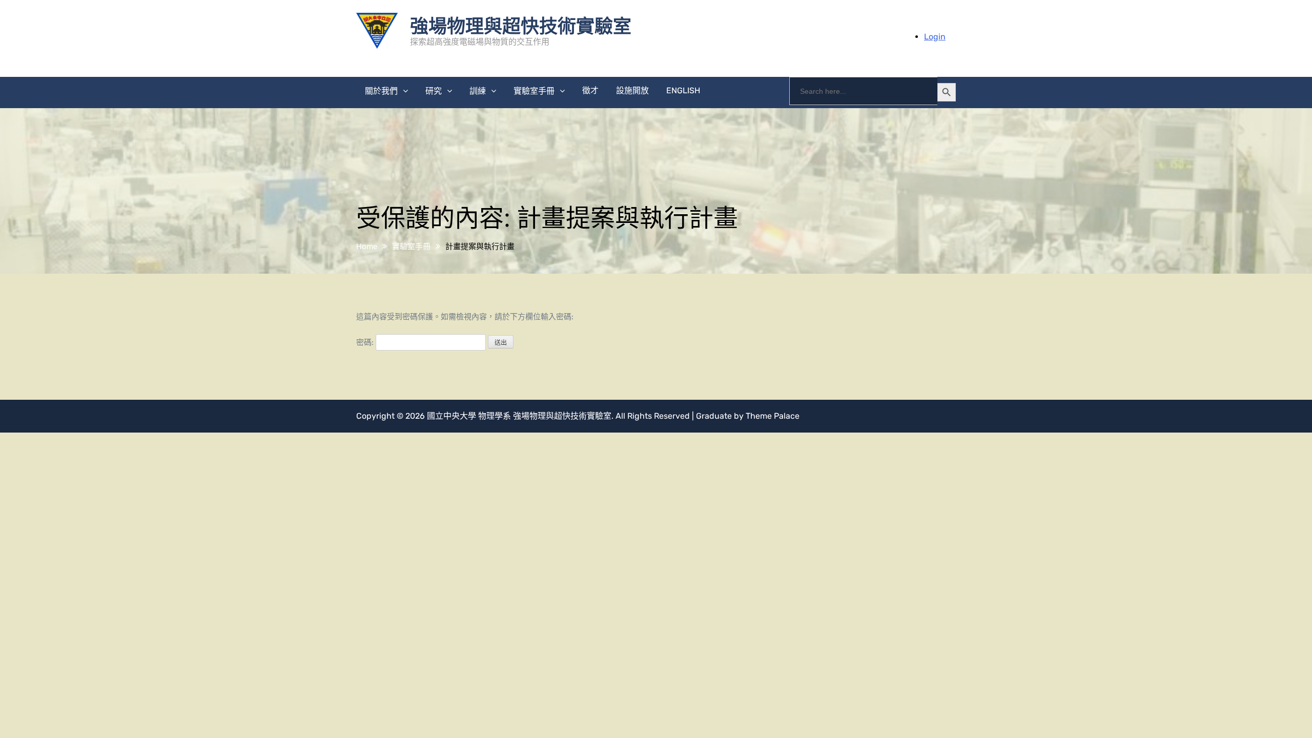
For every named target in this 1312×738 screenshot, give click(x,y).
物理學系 (494, 416)
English (683, 90)
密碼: (366, 342)
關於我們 (381, 91)
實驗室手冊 (534, 91)
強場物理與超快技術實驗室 (520, 25)
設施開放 (632, 90)
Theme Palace (772, 416)
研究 (433, 91)
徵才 (590, 90)
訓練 (477, 91)
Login (935, 37)
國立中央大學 (451, 416)
